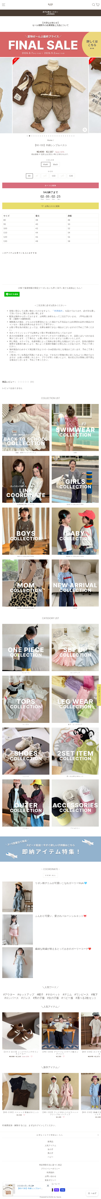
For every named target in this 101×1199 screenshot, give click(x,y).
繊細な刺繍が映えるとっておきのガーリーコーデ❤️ (63, 948)
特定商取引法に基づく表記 (50, 1165)
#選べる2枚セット (86, 997)
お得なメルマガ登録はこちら (50, 1135)
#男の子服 (39, 997)
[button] (50, 206)
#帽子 (40, 994)
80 (29, 176)
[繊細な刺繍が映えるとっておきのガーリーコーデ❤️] (17, 962)
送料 (43, 154)
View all (50, 875)
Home (49, 140)
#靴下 (94, 994)
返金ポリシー (50, 1180)
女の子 (50, 1149)
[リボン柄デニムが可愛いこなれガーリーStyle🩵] (17, 897)
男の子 (50, 1153)
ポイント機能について (50, 1184)
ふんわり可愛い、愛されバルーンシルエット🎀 (60, 915)
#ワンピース (81, 994)
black (55, 164)
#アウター (9, 994)
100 (45, 176)
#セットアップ (25, 994)
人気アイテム (50, 1145)
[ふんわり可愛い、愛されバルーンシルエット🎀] (17, 929)
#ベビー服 (67, 997)
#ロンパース (11, 997)
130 (71, 176)
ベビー (50, 1157)
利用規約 (50, 1172)
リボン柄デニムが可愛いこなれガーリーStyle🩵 (61, 883)
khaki (45, 164)
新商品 (50, 1142)
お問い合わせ (50, 1176)
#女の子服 (53, 997)
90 (37, 176)
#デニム (67, 994)
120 (62, 176)
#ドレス (25, 997)
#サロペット (53, 994)
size (50, 171)
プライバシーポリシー (50, 1169)
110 (53, 176)
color (50, 160)
